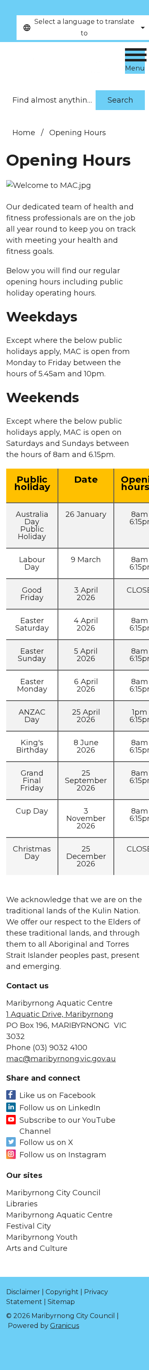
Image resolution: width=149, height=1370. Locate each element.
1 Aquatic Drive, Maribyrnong (59, 1014)
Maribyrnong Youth (42, 1237)
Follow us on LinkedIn (60, 1107)
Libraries (22, 1203)
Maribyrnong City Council (53, 1192)
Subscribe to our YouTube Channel (67, 1126)
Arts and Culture (36, 1248)
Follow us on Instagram (62, 1154)
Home (23, 132)
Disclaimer (23, 1292)
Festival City (28, 1226)
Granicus (64, 1326)
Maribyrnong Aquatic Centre (59, 1215)
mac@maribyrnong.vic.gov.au (61, 1058)
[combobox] (83, 27)
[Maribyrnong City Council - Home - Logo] (59, 62)
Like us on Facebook (57, 1095)
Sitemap (61, 1302)
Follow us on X (46, 1142)
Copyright (62, 1292)
